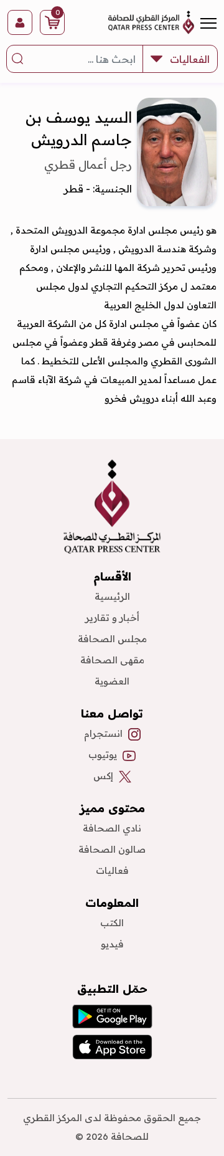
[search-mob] (18, 59)
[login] (19, 22)
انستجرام (103, 733)
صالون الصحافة (112, 849)
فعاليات (112, 870)
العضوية (112, 681)
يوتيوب (102, 754)
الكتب (112, 923)
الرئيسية (112, 596)
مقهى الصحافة (112, 660)
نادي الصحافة (112, 828)
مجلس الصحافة (112, 639)
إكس (103, 776)
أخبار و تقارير (112, 617)
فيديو (112, 944)
